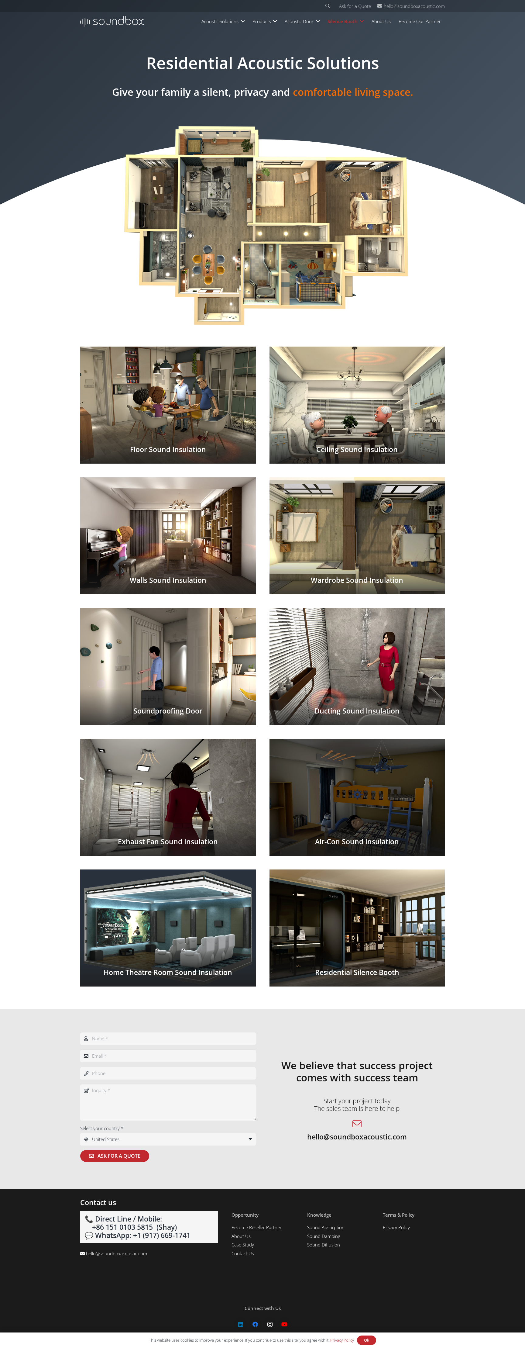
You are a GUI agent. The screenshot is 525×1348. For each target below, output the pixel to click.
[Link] (112, 21)
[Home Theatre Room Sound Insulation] (168, 928)
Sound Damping (323, 1236)
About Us (241, 1236)
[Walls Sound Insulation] (168, 535)
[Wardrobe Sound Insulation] (357, 535)
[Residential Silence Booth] (357, 928)
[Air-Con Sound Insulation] (357, 797)
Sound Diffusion (323, 1245)
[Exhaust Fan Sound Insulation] (168, 797)
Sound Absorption (326, 1227)
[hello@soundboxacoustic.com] (357, 1124)
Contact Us (243, 1253)
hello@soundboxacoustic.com (116, 1253)
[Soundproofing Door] (168, 666)
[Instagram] (270, 1324)
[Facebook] (255, 1324)
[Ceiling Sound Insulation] (357, 405)
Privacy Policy (396, 1227)
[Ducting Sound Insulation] (357, 666)
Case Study (243, 1245)
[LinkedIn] (241, 1324)
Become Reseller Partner (257, 1227)
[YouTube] (284, 1324)
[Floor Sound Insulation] (168, 405)
